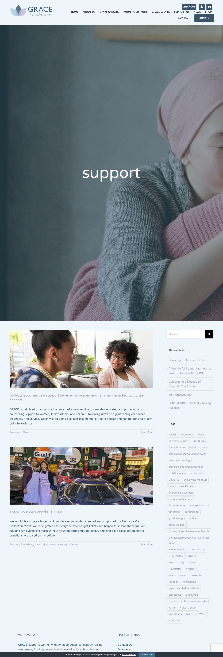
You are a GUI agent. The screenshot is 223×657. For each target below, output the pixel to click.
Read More (147, 432)
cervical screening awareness (185, 466)
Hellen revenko (177, 549)
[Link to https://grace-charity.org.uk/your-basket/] (209, 7)
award (172, 434)
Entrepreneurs (176, 505)
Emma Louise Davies (180, 486)
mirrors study (176, 562)
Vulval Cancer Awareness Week (187, 614)
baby (201, 434)
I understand (147, 654)
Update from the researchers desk (188, 601)
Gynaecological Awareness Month (188, 531)
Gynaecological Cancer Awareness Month (189, 540)
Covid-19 (173, 479)
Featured (14, 544)
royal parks (189, 581)
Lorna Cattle (198, 549)
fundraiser (174, 511)
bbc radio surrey (178, 440)
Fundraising (27, 544)
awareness (186, 434)
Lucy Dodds (41, 544)
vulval (171, 607)
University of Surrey (67, 544)
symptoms (174, 594)
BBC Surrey (199, 440)
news (192, 562)
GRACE (23, 644)
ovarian (190, 568)
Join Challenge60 (180, 394)
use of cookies (129, 654)
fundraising (192, 511)
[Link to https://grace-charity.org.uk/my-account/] (202, 7)
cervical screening (179, 460)
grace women (176, 524)
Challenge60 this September (187, 360)
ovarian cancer (177, 575)
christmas (197, 473)
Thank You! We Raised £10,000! (36, 512)
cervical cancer (199, 447)
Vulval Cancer (188, 607)
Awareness (16, 432)
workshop (174, 620)
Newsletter (174, 568)
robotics (173, 581)
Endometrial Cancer (180, 499)
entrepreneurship (200, 505)
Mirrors (191, 555)
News (26, 432)
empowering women (180, 492)
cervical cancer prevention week (187, 453)
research (196, 575)
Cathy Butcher (177, 447)
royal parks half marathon (183, 588)
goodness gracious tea (182, 518)
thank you (192, 594)
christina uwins (177, 473)
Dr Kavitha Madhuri (195, 479)
